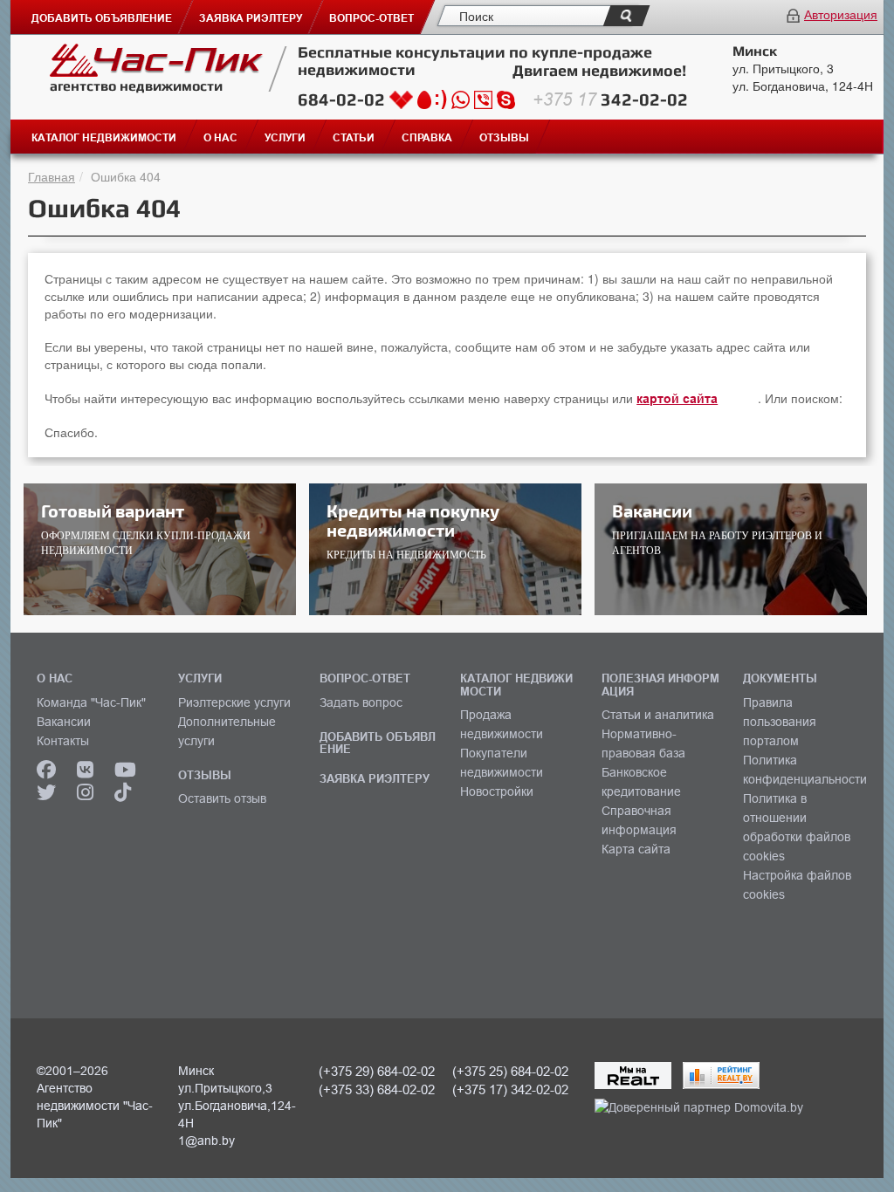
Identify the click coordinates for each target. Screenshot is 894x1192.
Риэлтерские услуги (234, 702)
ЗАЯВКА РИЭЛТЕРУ (375, 778)
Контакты (63, 741)
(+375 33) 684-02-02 (377, 1089)
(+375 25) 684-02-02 (510, 1071)
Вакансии (64, 722)
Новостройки (496, 791)
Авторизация (840, 14)
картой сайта (677, 399)
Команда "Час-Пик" (91, 702)
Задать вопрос (361, 702)
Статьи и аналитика (658, 715)
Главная (51, 176)
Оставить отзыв (222, 798)
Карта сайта (636, 849)
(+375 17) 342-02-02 (510, 1089)
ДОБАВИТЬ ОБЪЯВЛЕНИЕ (378, 743)
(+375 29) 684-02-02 (377, 1071)
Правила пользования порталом (779, 721)
